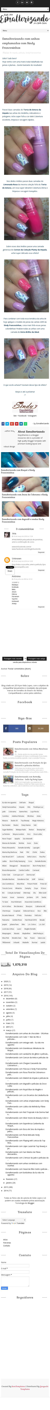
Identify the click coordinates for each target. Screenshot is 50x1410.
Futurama (5, 920)
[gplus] (22, 2)
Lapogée (36, 848)
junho (8, 1019)
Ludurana (20, 857)
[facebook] (17, 2)
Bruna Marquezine (9, 870)
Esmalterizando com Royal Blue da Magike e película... (24, 1090)
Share (10, 571)
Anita (39, 816)
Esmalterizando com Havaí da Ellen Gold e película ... (27, 1169)
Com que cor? (18, 875)
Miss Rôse (20, 884)
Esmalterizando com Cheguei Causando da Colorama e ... (23, 1064)
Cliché (35, 852)
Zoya (36, 888)
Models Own (16, 938)
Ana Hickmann (16, 902)
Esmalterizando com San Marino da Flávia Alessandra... (23, 1153)
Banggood (13, 866)
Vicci (28, 834)
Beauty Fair (41, 830)
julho (8, 1016)
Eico (39, 911)
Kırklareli (15, 601)
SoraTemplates (18, 1386)
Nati (21, 852)
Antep (14, 603)
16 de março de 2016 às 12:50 (23, 561)
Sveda (44, 897)
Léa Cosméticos (8, 884)
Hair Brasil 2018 (31, 920)
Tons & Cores (7, 888)
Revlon (31, 830)
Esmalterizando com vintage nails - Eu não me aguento (25, 1043)
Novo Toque (6, 839)
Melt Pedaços (38, 933)
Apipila (17, 839)
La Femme (6, 834)
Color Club (6, 875)
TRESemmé (6, 942)
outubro (9, 1005)
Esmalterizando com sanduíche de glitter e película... (27, 1054)
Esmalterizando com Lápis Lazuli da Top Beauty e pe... (26, 1147)
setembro (10, 1009)
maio (8, 1023)
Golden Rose (17, 920)
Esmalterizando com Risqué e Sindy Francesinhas (18, 471)
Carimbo (5, 816)
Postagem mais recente (13, 659)
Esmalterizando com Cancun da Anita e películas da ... (27, 1058)
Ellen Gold (42, 893)
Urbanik (16, 942)
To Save (5, 902)
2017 (6, 992)
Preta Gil (43, 884)
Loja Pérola (35, 811)
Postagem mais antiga (36, 659)
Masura (5, 821)
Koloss (40, 879)
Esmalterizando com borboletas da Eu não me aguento (25, 1173)
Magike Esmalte (30, 929)
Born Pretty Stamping (17, 861)
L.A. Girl (42, 924)
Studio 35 (14, 821)
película (22, 53)
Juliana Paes (14, 924)
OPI (37, 897)
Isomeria (20, 897)
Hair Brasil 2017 (8, 857)
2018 (6, 988)
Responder (41, 552)
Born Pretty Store (39, 866)
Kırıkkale (15, 587)
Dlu (34, 893)
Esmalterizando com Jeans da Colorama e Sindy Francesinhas (25, 495)
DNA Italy (26, 893)
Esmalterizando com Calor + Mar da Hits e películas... (23, 1038)
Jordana (30, 897)
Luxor (19, 929)
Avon (29, 843)
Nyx (25, 938)
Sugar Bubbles (7, 830)
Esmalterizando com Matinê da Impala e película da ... (27, 1079)
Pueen (32, 938)
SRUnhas (30, 816)
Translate (20, 1223)
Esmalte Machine (8, 879)
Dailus (42, 852)
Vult (35, 825)
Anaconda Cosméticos (33, 902)
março (9, 1030)
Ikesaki (42, 920)
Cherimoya (6, 911)
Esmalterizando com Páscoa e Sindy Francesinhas (26, 1069)
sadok (43, 942)
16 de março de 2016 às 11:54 (23, 536)
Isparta (14, 599)
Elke (45, 911)
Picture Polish (32, 884)
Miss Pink (5, 938)
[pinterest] (27, 2)
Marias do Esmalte (9, 843)
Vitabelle (25, 942)
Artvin (14, 592)
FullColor (38, 915)
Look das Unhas (8, 929)
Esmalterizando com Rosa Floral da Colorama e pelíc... (25, 1073)
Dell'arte (22, 802)
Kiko (23, 924)
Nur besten (6, 825)
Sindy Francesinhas (33, 53)
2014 (6, 1190)
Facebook (22, 415)
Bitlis (14, 589)
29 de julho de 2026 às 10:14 (22, 579)
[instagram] (31, 2)
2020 (6, 981)
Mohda (21, 843)
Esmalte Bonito (40, 861)
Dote (36, 843)
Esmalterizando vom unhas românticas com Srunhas (24, 1164)
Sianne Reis (23, 811)
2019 (6, 985)
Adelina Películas (18, 816)
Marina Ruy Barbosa (9, 852)
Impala (15, 53)
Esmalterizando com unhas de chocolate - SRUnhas (27, 1033)
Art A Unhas (6, 906)
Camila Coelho (24, 870)
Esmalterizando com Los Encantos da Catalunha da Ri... (27, 1096)
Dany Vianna (26, 825)
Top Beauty (25, 821)
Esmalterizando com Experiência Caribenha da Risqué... (25, 1124)
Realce (16, 825)
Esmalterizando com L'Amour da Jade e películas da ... (27, 1158)
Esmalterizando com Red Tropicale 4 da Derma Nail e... (27, 1113)
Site (15, 415)
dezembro (10, 998)
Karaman (15, 596)
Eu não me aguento (9, 802)
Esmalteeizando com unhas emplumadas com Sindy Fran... (27, 1102)
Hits (28, 807)
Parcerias (7, 1242)
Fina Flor (42, 857)
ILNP (33, 879)
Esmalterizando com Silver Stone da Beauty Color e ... (27, 1119)
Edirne (14, 594)
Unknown (16, 558)
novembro (10, 1002)
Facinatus (28, 915)
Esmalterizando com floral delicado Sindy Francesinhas (23, 1136)
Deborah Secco (28, 911)
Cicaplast (16, 911)
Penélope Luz (38, 807)
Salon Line (41, 938)
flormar (34, 942)
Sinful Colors (31, 857)
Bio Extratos (18, 906)
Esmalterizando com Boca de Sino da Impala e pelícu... (25, 1130)
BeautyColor (25, 866)
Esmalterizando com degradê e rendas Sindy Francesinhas (23, 520)
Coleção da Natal (14, 893)
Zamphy (28, 888)
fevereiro (10, 1179)
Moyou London (18, 834)
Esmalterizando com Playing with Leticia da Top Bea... (25, 1141)
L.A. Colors (32, 924)
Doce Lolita (38, 834)
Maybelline (26, 933)
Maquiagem (6, 933)
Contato (6, 1245)
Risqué (31, 802)
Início (5, 1239)
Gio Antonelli (27, 839)
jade (4, 811)
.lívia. (14, 533)
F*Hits (19, 915)
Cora (30, 861)
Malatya (15, 585)
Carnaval (36, 870)
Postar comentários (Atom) (19, 668)
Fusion (4, 897)
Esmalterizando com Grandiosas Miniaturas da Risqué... (25, 1049)
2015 (6, 1187)
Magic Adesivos (38, 821)
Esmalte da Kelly (24, 848)
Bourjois (29, 906)
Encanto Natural (8, 915)
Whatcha (18, 888)
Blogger (31, 1203)
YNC (27, 852)
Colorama (12, 811)
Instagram (32, 415)
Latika (4, 861)
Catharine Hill (40, 906)
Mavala (16, 933)
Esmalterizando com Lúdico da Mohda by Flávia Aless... (25, 1107)
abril (8, 1027)
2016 (6, 995)
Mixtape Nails (21, 830)
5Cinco (43, 888)
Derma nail (31, 875)
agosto (9, 1013)
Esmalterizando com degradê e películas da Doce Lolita (26, 1084)
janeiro (9, 1182)
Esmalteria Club (23, 879)
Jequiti (4, 924)
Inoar (12, 897)
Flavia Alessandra (8, 848)
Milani (4, 866)
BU (3, 893)
